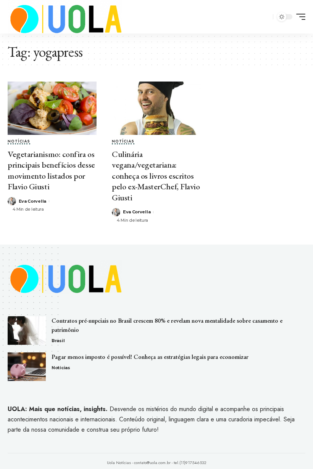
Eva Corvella (32, 201)
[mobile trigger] (298, 17)
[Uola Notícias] (65, 17)
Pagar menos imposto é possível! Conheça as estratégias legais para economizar (150, 357)
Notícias (19, 141)
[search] (266, 16)
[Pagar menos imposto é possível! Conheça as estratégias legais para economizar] (27, 366)
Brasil (58, 340)
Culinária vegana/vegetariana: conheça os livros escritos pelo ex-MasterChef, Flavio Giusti (156, 176)
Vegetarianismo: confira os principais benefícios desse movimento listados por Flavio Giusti (51, 170)
